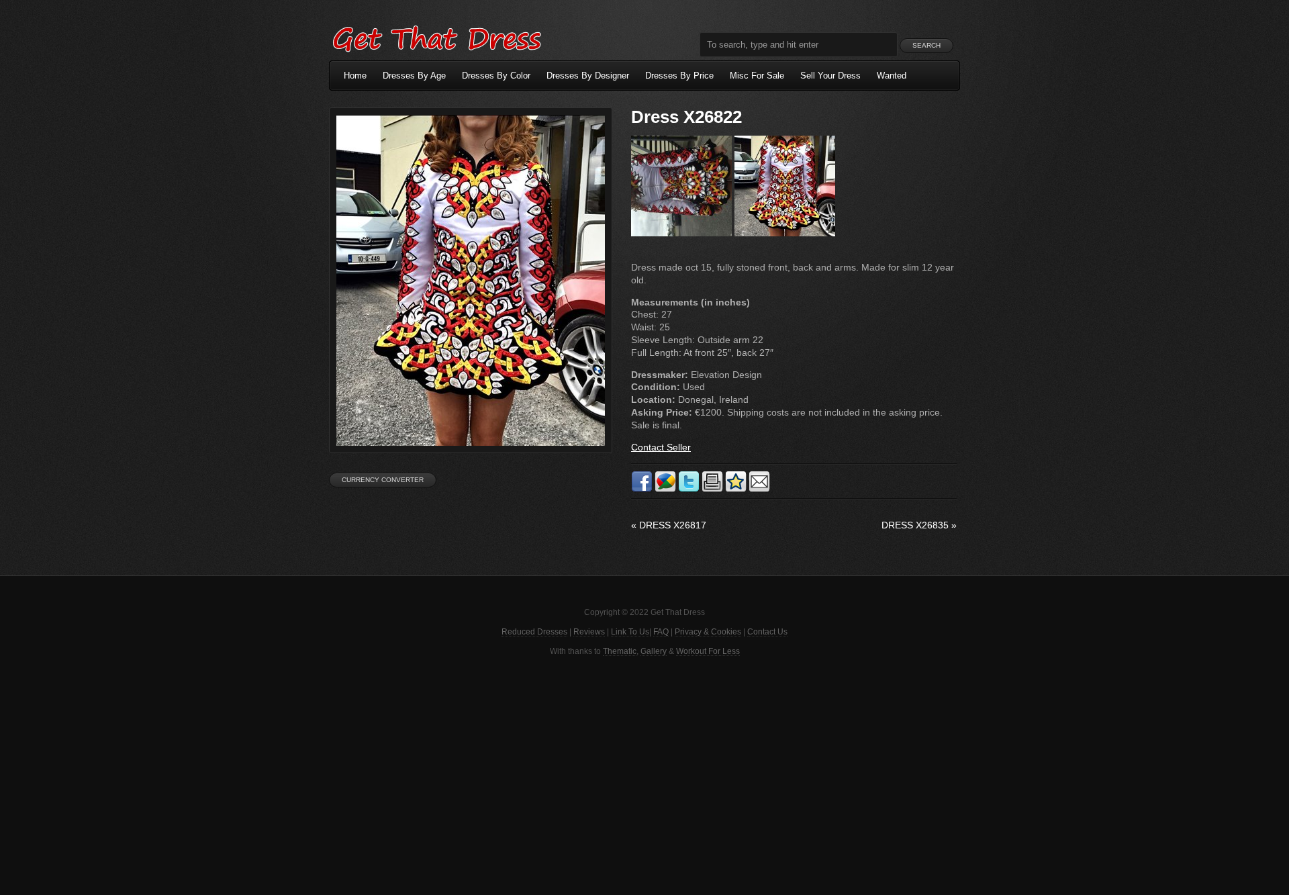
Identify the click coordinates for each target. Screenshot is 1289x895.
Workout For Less (708, 651)
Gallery (653, 651)
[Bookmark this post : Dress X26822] (736, 489)
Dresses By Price (679, 75)
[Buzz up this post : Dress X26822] (665, 489)
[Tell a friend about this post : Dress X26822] (759, 489)
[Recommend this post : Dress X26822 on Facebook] (642, 489)
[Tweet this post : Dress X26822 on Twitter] (689, 489)
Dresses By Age (414, 75)
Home (355, 75)
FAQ (661, 632)
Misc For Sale (757, 75)
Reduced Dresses (534, 632)
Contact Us (767, 632)
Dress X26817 (668, 525)
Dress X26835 (919, 525)
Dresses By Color (496, 75)
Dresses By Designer (587, 75)
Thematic (619, 651)
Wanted (891, 75)
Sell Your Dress (830, 75)
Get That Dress (436, 37)
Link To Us (630, 632)
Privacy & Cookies (708, 632)
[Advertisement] (644, 774)
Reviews (589, 632)
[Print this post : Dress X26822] (712, 489)
